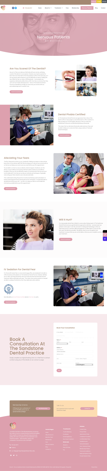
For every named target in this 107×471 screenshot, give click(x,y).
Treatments (58, 8)
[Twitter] (16, 8)
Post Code (59, 363)
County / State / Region (81, 358)
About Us (47, 8)
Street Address (60, 349)
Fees (67, 8)
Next (59, 370)
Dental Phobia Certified (19, 297)
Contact (103, 8)
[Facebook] (13, 8)
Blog (96, 8)
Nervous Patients (87, 8)
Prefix (58, 341)
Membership (75, 8)
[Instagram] (16, 455)
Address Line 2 (60, 354)
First (70, 342)
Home (40, 8)
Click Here (31, 297)
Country (77, 363)
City (58, 358)
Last (83, 342)
